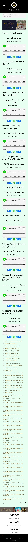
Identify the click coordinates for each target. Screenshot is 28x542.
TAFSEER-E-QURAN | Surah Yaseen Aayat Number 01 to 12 (13, 495)
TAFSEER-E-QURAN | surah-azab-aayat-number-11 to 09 (13, 460)
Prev (4, 503)
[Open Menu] (4, 5)
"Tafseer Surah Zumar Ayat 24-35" (12, 353)
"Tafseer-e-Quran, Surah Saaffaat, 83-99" (13, 387)
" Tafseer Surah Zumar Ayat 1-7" (11, 368)
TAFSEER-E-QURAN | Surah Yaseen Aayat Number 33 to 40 (13, 487)
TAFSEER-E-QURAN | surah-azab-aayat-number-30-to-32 (13, 441)
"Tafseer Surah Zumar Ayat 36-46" (12, 350)
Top (3, 535)
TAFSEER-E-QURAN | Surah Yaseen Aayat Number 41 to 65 (13, 483)
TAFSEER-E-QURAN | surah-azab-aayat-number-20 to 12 (13, 457)
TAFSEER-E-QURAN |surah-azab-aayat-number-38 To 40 (13, 426)
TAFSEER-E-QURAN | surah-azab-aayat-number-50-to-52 (13, 415)
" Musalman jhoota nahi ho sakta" (11, 355)
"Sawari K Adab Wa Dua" (13, 33)
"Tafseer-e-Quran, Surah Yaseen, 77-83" (13, 390)
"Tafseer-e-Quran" (8, 392)
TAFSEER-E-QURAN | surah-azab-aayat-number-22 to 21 (13, 453)
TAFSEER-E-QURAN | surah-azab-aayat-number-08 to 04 (13, 472)
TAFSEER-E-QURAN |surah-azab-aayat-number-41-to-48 (13, 422)
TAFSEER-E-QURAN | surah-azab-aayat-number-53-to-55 (13, 411)
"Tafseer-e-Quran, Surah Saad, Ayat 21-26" (13, 380)
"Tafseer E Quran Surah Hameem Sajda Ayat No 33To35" (12, 277)
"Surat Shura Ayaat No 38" (14, 215)
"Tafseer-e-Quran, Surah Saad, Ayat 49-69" (13, 373)
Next (9, 503)
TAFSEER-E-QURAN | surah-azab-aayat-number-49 (13, 418)
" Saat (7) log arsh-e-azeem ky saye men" (13, 365)
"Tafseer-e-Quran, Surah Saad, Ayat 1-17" (13, 385)
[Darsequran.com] (14, 509)
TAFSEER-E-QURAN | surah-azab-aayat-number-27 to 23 (13, 449)
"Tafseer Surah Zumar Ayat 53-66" (12, 346)
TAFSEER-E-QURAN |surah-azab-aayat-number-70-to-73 (13, 395)
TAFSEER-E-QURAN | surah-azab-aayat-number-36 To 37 (13, 430)
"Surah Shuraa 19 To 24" (13, 187)
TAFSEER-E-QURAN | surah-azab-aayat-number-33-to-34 (13, 437)
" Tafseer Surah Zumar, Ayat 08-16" (12, 363)
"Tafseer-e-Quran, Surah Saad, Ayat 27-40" (13, 377)
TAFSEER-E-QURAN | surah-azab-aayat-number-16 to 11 (13, 464)
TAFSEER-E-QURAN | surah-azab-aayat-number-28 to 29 (13, 445)
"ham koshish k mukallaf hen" (11, 343)
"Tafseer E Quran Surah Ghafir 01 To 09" (13, 341)
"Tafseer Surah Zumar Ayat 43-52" (12, 348)
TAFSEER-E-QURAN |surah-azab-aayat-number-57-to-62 (13, 403)
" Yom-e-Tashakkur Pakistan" (10, 360)
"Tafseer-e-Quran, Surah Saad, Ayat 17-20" (13, 382)
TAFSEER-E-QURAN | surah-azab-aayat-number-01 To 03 (13, 476)
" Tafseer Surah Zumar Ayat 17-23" (12, 358)
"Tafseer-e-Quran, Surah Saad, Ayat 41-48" (13, 375)
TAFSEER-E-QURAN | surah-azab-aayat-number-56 (13, 407)
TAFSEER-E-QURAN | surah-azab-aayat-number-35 (13, 434)
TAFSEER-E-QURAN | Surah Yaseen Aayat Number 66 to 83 (13, 479)
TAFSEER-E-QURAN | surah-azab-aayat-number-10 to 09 (13, 468)
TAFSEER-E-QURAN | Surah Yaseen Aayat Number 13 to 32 (13, 491)
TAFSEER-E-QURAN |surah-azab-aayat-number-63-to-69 (13, 399)
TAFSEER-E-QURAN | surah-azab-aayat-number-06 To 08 (13, 498)
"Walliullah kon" (8, 370)
